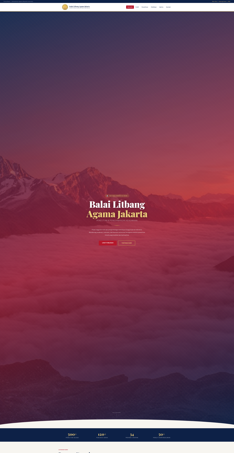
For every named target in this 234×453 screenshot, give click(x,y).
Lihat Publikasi (108, 243)
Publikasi (154, 7)
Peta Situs (214, 1)
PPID (229, 1)
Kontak (168, 7)
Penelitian (145, 7)
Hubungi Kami (223, 1)
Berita (161, 7)
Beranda (130, 7)
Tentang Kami (127, 243)
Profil (137, 7)
